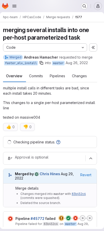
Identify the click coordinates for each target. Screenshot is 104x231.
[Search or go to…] (84, 6)
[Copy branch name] (41, 63)
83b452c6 (79, 194)
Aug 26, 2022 (77, 63)
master (58, 63)
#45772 (37, 218)
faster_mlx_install (21, 63)
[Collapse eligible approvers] (91, 158)
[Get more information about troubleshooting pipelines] (58, 142)
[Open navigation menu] (14, 6)
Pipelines (57, 76)
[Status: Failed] (10, 219)
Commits (36, 76)
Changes (79, 76)
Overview (14, 76)
